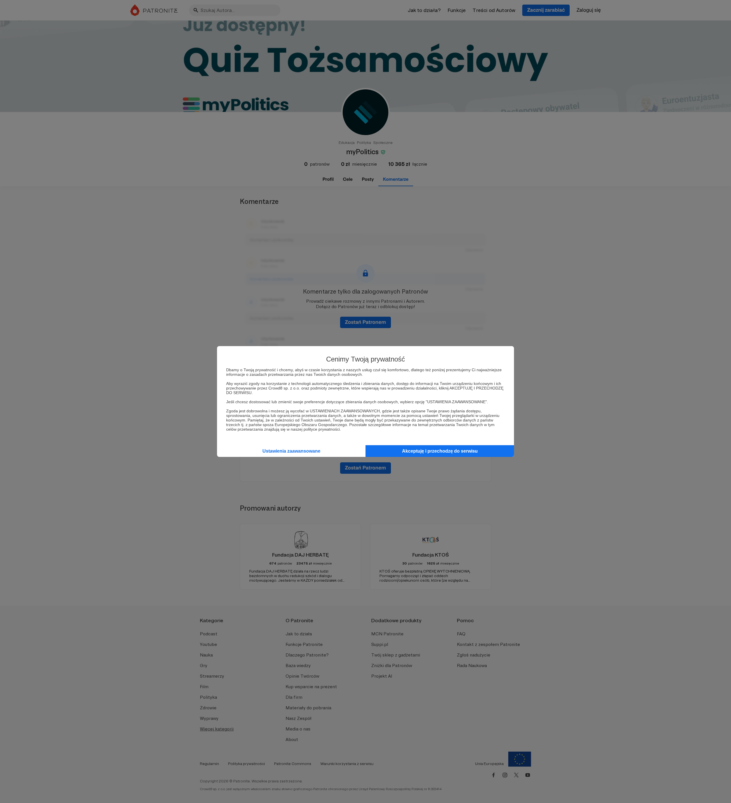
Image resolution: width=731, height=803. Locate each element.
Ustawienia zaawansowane (291, 451)
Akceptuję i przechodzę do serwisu (440, 451)
